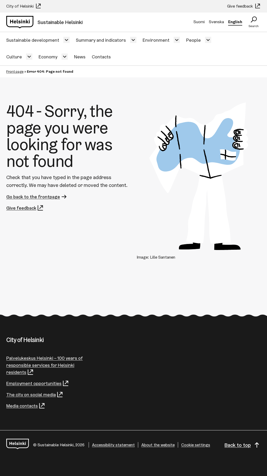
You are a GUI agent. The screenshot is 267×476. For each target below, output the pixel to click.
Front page (14, 71)
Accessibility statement (113, 445)
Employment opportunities (34, 383)
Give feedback (240, 6)
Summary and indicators (101, 40)
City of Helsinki (20, 6)
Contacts (101, 57)
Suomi (199, 22)
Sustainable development (32, 40)
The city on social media (31, 395)
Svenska (216, 22)
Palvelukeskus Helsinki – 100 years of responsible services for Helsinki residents (44, 365)
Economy (48, 57)
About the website (158, 445)
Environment (156, 40)
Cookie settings (195, 445)
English (235, 22)
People (193, 40)
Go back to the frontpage (33, 197)
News (80, 57)
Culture (14, 57)
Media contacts (22, 406)
